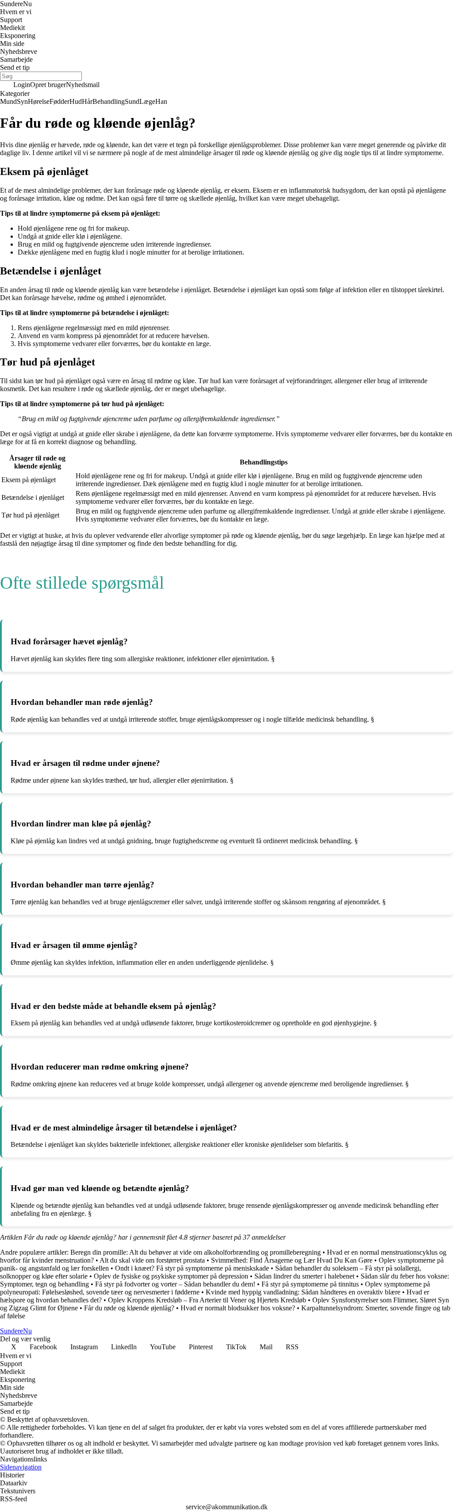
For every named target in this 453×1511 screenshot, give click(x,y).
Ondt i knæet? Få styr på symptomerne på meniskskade (192, 1268)
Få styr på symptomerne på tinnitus (310, 1284)
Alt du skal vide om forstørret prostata (152, 1260)
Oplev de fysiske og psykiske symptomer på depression (171, 1276)
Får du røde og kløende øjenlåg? (129, 1308)
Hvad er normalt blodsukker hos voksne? (237, 1308)
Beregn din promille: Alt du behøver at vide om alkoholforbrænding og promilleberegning (195, 1252)
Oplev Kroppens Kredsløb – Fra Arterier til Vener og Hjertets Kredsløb (207, 1300)
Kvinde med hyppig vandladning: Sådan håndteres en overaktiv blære (303, 1292)
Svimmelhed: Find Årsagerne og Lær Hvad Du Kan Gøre (291, 1260)
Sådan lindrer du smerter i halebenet (304, 1276)
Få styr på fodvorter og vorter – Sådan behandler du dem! (175, 1284)
